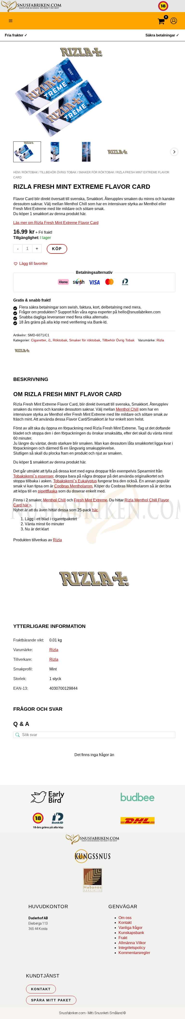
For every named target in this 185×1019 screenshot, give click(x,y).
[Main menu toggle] (10, 21)
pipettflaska (47, 491)
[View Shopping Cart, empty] (161, 22)
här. (95, 510)
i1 (49, 340)
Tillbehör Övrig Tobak (58, 172)
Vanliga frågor (130, 928)
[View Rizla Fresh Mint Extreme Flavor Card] (27, 151)
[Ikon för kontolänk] (173, 20)
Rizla (160, 340)
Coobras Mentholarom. (73, 486)
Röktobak (30, 172)
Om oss (125, 918)
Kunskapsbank (131, 933)
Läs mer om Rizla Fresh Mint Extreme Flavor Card (56, 223)
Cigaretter (38, 340)
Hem (16, 172)
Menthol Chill (127, 409)
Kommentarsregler (134, 953)
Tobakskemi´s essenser (33, 476)
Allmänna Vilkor (132, 943)
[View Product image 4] (121, 151)
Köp (57, 249)
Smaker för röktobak (96, 172)
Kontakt (125, 923)
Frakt (123, 938)
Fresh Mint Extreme (90, 500)
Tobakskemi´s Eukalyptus (75, 481)
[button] (30, 263)
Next (174, 151)
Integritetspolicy (132, 948)
